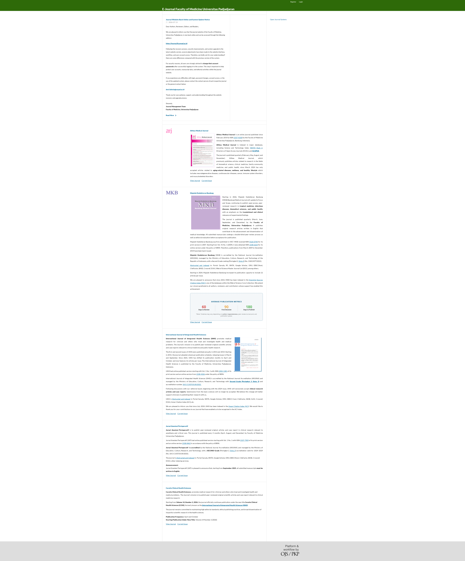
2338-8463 (186, 443)
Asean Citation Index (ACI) (239, 406)
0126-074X (253, 242)
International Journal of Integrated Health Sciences (186, 335)
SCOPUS (255, 151)
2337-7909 (244, 440)
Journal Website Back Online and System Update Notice (188, 20)
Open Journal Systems (278, 19)
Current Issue (207, 181)
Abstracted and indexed (199, 265)
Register (293, 2)
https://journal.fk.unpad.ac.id (176, 43)
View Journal (195, 181)
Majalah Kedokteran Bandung (201, 193)
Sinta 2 (241, 261)
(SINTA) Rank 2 (256, 148)
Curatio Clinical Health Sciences (178, 488)
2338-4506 (200, 374)
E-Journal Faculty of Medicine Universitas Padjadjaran (198, 9)
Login (301, 2)
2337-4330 (238, 138)
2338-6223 (253, 245)
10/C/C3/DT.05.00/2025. (192, 384)
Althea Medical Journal (199, 131)
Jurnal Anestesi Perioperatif (177, 426)
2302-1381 (223, 371)
